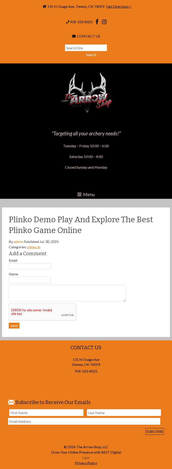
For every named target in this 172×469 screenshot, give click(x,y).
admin (18, 241)
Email (13, 260)
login (86, 457)
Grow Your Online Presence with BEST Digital (86, 452)
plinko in (33, 247)
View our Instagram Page (104, 21)
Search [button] (91, 54)
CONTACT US (88, 36)
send (14, 325)
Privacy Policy (86, 463)
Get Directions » (118, 6)
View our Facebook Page (97, 21)
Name (13, 274)
